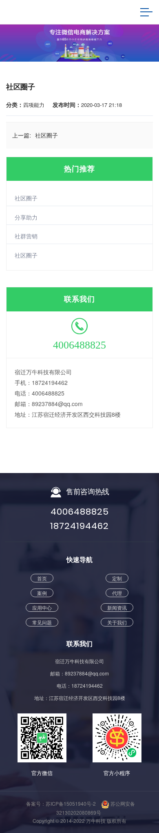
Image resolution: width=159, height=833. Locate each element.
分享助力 (26, 217)
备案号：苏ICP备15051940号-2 (61, 803)
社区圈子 (26, 198)
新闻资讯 (117, 607)
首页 (42, 578)
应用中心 (42, 607)
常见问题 (42, 622)
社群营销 (26, 236)
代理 (117, 592)
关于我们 (117, 622)
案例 (42, 592)
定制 (117, 578)
